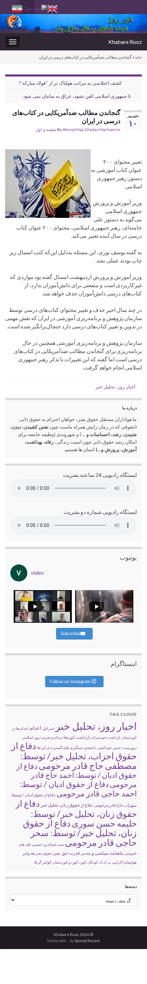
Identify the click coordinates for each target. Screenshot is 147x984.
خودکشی (104, 747)
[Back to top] (15, 968)
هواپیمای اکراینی (124, 862)
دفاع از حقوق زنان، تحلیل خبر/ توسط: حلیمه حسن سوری (76, 813)
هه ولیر (29, 853)
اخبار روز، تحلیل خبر (115, 386)
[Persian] (17, 8)
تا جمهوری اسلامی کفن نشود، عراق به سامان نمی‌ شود (77, 96)
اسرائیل (48, 728)
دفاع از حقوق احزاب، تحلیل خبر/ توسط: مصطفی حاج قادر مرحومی (74, 755)
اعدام (35, 728)
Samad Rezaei (87, 940)
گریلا (37, 862)
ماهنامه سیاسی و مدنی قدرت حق (92, 853)
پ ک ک (105, 862)
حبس (117, 747)
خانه (138, 57)
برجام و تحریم (52, 737)
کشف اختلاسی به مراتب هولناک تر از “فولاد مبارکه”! (70, 83)
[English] (52, 8)
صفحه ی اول (46, 129)
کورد (82, 862)
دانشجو (90, 747)
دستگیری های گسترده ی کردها (60, 747)
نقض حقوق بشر (48, 853)
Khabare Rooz (125, 41)
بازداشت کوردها (77, 737)
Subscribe (70, 633)
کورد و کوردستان (65, 862)
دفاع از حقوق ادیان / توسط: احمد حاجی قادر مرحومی (78, 788)
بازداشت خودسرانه (106, 737)
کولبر (47, 862)
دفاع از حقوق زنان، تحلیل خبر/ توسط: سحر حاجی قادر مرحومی (80, 832)
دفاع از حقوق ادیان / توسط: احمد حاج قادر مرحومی (76, 775)
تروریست (129, 747)
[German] (35, 8)
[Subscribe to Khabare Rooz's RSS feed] (8, 6)
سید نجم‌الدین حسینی (48, 844)
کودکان (92, 862)
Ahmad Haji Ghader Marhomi (89, 129)
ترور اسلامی (31, 737)
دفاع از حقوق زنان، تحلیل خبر (67, 805)
